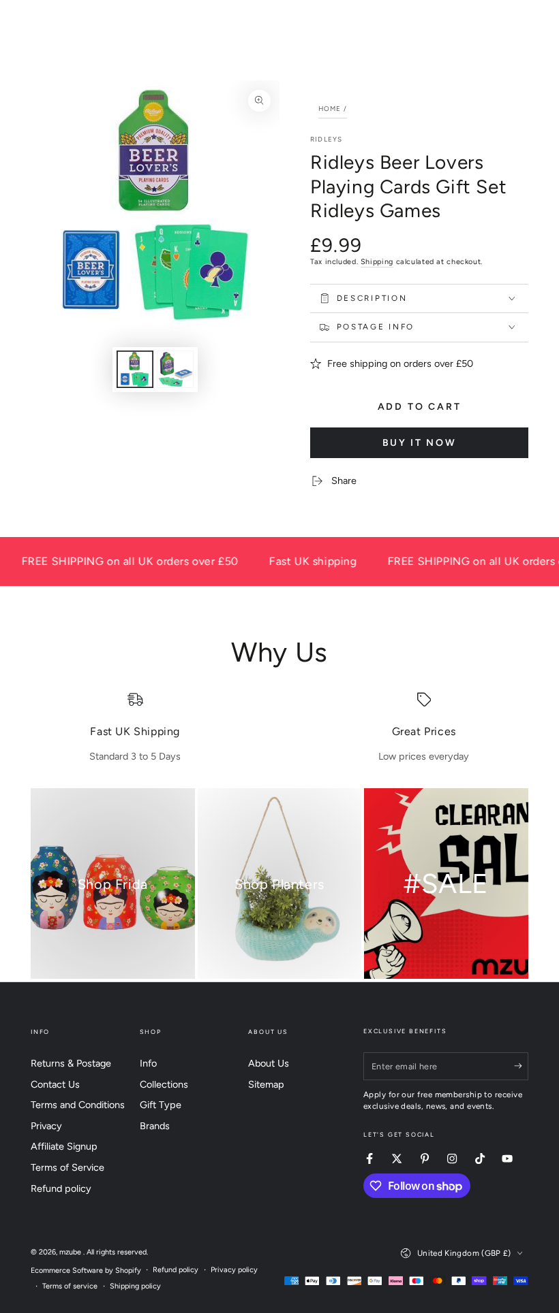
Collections (164, 1084)
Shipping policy (135, 1286)
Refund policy (61, 1188)
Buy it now (419, 443)
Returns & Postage (71, 1063)
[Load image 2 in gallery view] (175, 369)
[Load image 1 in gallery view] (135, 369)
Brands (155, 1126)
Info (148, 1063)
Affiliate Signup (64, 1146)
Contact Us (55, 1084)
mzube (71, 1252)
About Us (268, 1063)
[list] (279, 728)
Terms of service (69, 1286)
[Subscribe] (521, 1066)
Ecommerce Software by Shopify (86, 1270)
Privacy (46, 1126)
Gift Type (160, 1105)
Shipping (377, 261)
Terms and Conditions (78, 1105)
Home (330, 108)
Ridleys (326, 139)
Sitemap (266, 1084)
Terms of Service (67, 1167)
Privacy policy (234, 1269)
